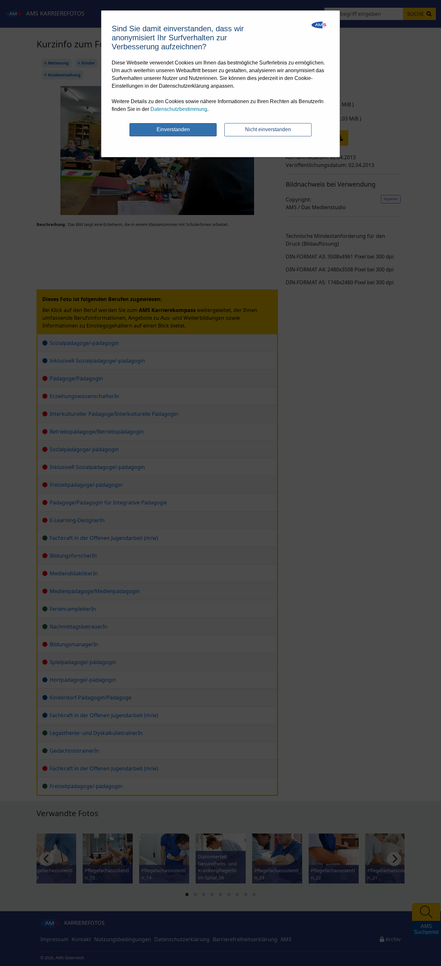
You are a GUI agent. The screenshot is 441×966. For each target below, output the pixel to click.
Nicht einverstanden (268, 129)
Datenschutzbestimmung (178, 109)
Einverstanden (173, 129)
